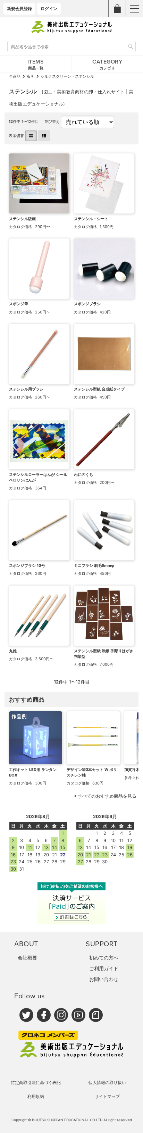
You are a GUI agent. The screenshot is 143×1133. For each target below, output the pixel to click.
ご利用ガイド (103, 968)
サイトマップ (107, 1096)
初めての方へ (103, 957)
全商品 (14, 76)
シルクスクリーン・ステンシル (67, 76)
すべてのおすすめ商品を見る (107, 796)
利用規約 (35, 1096)
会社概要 (27, 957)
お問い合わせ (103, 979)
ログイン (49, 8)
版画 (30, 76)
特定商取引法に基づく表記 (36, 1082)
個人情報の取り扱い (107, 1082)
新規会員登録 (19, 8)
